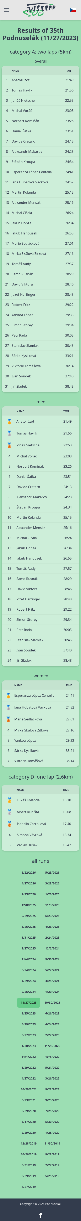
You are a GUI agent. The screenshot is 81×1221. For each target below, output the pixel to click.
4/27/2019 (29, 1187)
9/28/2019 (52, 1154)
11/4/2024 (29, 959)
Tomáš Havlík (22, 90)
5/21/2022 (52, 1067)
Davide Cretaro (23, 141)
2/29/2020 (29, 1133)
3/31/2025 (29, 937)
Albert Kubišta (28, 812)
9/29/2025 (29, 916)
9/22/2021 (52, 1089)
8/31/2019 (29, 1165)
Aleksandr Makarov (27, 151)
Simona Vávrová (29, 835)
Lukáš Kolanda (28, 800)
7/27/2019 (52, 1165)
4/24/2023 (52, 1024)
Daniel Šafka (21, 131)
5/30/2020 (52, 1122)
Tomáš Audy (21, 264)
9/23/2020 (52, 1100)
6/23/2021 (29, 1100)
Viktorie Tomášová (26, 366)
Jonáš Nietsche (23, 100)
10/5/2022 (52, 1057)
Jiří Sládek (19, 386)
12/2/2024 (52, 948)
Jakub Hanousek (24, 233)
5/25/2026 (52, 872)
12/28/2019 (29, 1143)
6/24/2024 (29, 970)
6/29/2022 (29, 1067)
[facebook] (40, 1215)
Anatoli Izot (20, 80)
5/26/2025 (29, 927)
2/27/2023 (52, 1035)
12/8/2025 (29, 905)
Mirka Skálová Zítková (29, 253)
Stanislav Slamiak (25, 345)
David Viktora (22, 284)
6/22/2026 (29, 872)
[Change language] (73, 10)
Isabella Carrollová (31, 824)
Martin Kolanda (24, 192)
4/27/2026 (29, 883)
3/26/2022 (52, 1078)
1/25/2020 (52, 1133)
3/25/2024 (52, 981)
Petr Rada (19, 335)
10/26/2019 (29, 1154)
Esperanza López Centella (32, 172)
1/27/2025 (29, 948)
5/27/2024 (52, 970)
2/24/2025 (52, 937)
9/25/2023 (29, 1013)
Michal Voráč (22, 110)
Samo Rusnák (22, 274)
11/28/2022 (52, 1046)
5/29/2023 (29, 1024)
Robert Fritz (21, 304)
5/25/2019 (52, 1176)
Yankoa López (22, 315)
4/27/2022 (29, 1078)
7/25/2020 (52, 1111)
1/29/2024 (52, 992)
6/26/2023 (52, 1013)
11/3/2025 (52, 905)
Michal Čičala (22, 212)
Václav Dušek (27, 845)
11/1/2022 (29, 1057)
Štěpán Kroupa (23, 161)
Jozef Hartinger (24, 294)
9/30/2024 (52, 959)
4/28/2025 (52, 927)
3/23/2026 (52, 883)
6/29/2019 (29, 1176)
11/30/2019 (52, 1143)
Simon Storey (22, 325)
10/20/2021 (29, 1089)
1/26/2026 (52, 894)
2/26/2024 (29, 992)
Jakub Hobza (21, 223)
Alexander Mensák (26, 202)
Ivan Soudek (21, 376)
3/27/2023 (29, 1035)
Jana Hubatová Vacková (30, 182)
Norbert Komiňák (25, 121)
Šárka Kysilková (24, 355)
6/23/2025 (52, 916)
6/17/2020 (29, 1122)
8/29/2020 (29, 1111)
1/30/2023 (29, 1046)
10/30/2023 (52, 1002)
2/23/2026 (29, 894)
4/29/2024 (29, 981)
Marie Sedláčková (25, 243)
